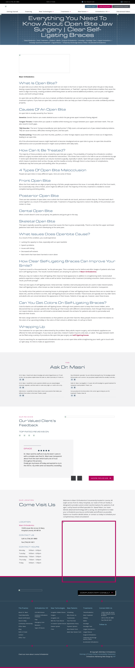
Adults (85, 621)
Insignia (53, 615)
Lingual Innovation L (89, 629)
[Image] (6, 6)
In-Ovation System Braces (58, 623)
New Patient (82, 11)
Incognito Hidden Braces (58, 612)
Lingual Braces (87, 632)
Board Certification (24, 618)
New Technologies (45, 11)
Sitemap (83, 654)
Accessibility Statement (106, 654)
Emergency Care (39, 622)
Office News (22, 626)
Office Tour (22, 637)
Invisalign (86, 623)
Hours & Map (22, 621)
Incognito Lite (55, 618)
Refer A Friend (23, 632)
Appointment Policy (73, 623)
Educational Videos (123, 11)
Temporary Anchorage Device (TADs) (89, 638)
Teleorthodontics (88, 612)
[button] (73, 478)
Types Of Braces (40, 628)
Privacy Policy (92, 654)
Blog (20, 629)
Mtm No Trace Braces (57, 621)
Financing (28, 11)
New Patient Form (72, 629)
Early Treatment (88, 615)
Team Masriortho (24, 615)
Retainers (37, 625)
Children (85, 618)
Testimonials (71, 618)
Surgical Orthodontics (89, 635)
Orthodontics (101, 11)
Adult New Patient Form (74, 632)
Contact (21, 635)
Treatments (65, 11)
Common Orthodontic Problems (41, 615)
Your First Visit (71, 621)
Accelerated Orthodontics (90, 642)
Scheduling (70, 612)
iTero (52, 629)
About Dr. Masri (23, 612)
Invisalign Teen (87, 626)
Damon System (55, 626)
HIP (114, 656)
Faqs (36, 619)
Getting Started (12, 11)
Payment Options (72, 626)
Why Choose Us (71, 615)
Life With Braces (40, 612)
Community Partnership (26, 623)
